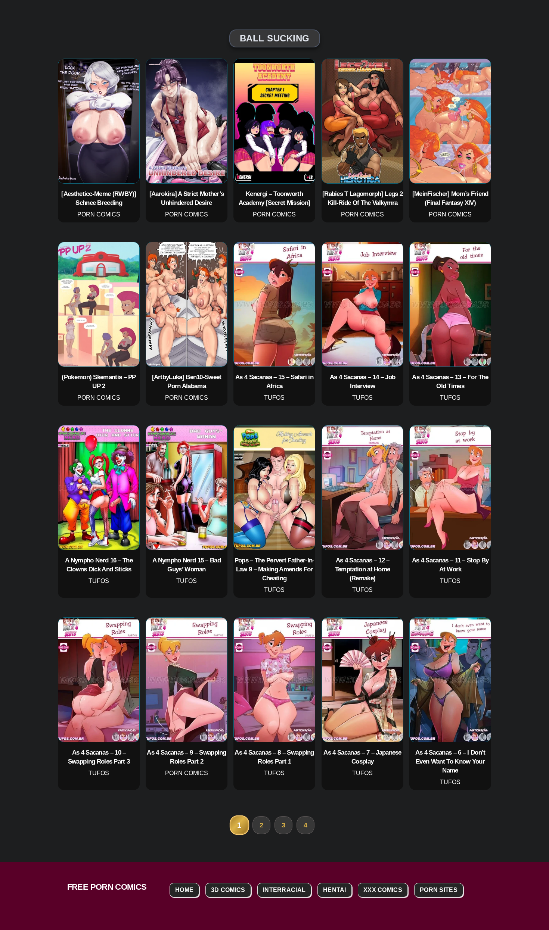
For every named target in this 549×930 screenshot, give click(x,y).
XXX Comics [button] (382, 890)
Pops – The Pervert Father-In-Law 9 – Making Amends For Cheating (274, 569)
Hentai (334, 890)
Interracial (284, 890)
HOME (184, 890)
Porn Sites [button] (439, 890)
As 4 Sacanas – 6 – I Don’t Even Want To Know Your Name (450, 761)
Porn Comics (98, 215)
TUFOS (274, 397)
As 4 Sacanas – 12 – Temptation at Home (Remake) (362, 569)
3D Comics (228, 890)
